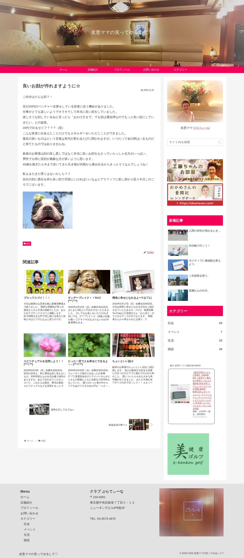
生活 (195, 340)
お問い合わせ (29, 513)
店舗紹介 (26, 502)
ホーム (24, 497)
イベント (195, 332)
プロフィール (201, 128)
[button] (219, 142)
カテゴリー (27, 518)
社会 (195, 323)
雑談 (28, 243)
